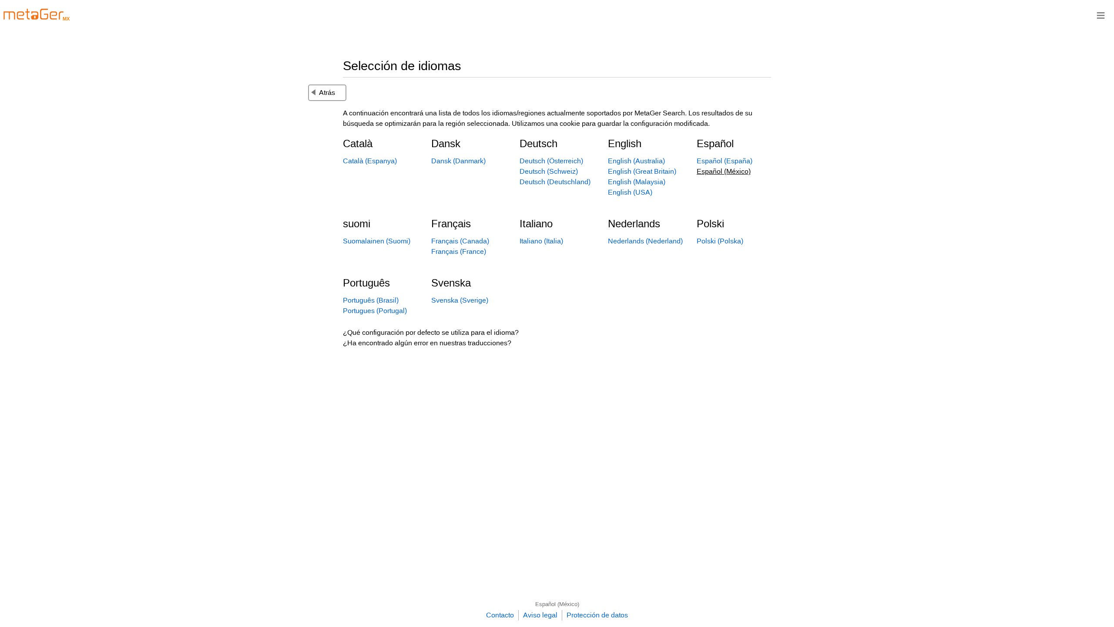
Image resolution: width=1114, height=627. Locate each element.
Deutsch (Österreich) (551, 161)
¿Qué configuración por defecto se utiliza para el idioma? (431, 332)
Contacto (500, 615)
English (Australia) (636, 161)
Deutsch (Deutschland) (555, 181)
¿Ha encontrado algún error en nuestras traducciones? (427, 343)
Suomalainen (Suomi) (376, 241)
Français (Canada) (460, 241)
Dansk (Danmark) (458, 161)
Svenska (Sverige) (459, 300)
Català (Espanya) (370, 161)
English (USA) (630, 192)
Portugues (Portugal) (375, 310)
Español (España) (724, 161)
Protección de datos (597, 615)
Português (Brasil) (371, 300)
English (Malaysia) (636, 181)
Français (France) (458, 251)
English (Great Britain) (642, 171)
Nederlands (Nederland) (645, 241)
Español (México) (557, 604)
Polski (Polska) (720, 241)
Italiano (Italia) (541, 241)
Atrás (327, 92)
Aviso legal (540, 615)
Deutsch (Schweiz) (549, 171)
